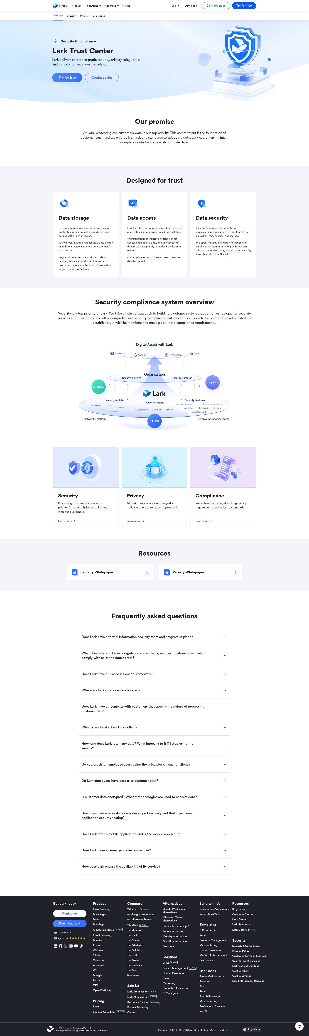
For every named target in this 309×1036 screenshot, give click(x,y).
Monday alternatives (175, 936)
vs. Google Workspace (140, 914)
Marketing (169, 983)
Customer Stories (242, 914)
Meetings (98, 924)
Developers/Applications (214, 909)
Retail (203, 935)
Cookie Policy (240, 970)
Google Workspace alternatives (174, 911)
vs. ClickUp (134, 935)
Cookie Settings (241, 975)
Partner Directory (137, 1007)
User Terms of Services (246, 960)
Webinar (98, 950)
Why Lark (133, 909)
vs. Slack (132, 924)
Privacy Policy (240, 951)
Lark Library (239, 929)
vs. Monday (134, 930)
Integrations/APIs (210, 914)
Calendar (98, 960)
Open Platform (102, 990)
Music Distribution (220, 1030)
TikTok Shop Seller (181, 1030)
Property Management (213, 940)
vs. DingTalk (134, 965)
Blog (235, 909)
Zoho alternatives (173, 931)
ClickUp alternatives (175, 941)
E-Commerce (207, 930)
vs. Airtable (134, 950)
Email (96, 935)
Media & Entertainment (213, 955)
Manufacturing (208, 945)
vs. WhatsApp (135, 945)
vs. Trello (132, 955)
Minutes (98, 940)
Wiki (96, 970)
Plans (96, 1006)
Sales (166, 978)
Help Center (239, 919)
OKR (96, 985)
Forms (96, 980)
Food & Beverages (210, 996)
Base (96, 909)
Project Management (175, 968)
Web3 (203, 1011)
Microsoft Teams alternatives (173, 919)
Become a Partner (138, 1002)
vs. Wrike (133, 960)
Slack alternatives (173, 926)
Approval (98, 965)
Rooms (97, 945)
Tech (202, 986)
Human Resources (173, 973)
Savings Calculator (104, 1012)
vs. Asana (133, 940)
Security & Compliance (246, 946)
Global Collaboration (212, 976)
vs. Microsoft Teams (139, 919)
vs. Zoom (132, 970)
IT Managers (170, 993)
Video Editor (200, 1030)
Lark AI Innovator (137, 997)
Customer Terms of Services (249, 956)
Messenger (99, 914)
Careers (132, 1012)
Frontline (205, 981)
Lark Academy (241, 924)
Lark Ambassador (138, 991)
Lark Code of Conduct (245, 965)
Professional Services (212, 1006)
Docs (96, 919)
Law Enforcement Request (248, 980)
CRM (166, 962)
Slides (96, 955)
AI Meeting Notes (103, 929)
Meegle (97, 975)
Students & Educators (175, 988)
